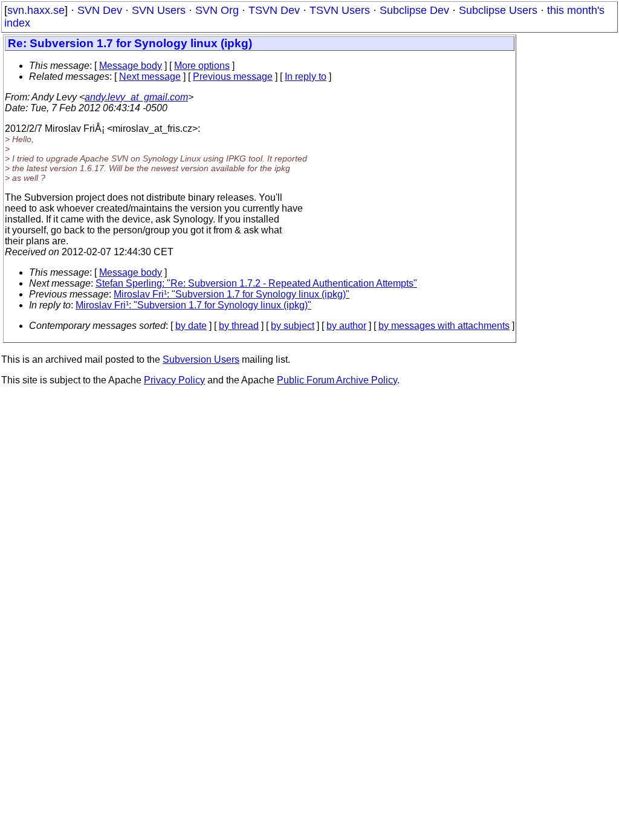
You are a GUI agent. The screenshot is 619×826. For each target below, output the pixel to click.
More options (202, 65)
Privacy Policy (174, 380)
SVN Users (159, 10)
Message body (130, 65)
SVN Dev (99, 10)
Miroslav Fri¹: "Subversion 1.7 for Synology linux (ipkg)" (231, 294)
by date (191, 325)
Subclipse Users (498, 10)
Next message (150, 76)
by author (346, 325)
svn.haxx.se (36, 10)
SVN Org (217, 10)
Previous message (233, 76)
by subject (292, 325)
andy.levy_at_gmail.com (136, 97)
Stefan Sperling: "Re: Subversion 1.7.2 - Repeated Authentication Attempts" (256, 283)
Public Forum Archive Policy (337, 380)
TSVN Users (340, 10)
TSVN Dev (274, 10)
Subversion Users (201, 359)
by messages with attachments (444, 325)
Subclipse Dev (414, 10)
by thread (239, 325)
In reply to (305, 76)
